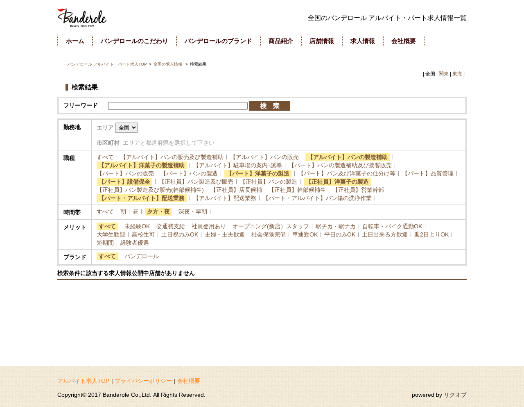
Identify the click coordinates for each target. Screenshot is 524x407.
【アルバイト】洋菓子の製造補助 (142, 165)
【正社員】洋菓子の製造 (337, 181)
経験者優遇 (134, 242)
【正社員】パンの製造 (268, 181)
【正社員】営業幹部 (358, 189)
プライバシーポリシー (143, 380)
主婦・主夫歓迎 (225, 234)
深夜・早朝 (192, 211)
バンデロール (141, 256)
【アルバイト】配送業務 (224, 198)
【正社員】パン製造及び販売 (196, 181)
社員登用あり (209, 226)
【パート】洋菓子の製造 (257, 173)
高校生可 (143, 234)
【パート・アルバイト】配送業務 (142, 198)
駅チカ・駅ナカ (336, 226)
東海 (457, 74)
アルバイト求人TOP (83, 380)
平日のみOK (339, 234)
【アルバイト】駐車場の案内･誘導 (237, 165)
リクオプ (455, 394)
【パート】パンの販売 (125, 173)
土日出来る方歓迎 (385, 234)
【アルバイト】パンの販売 (264, 157)
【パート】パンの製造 (189, 173)
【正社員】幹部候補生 (297, 189)
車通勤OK (305, 234)
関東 (444, 74)
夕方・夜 (158, 211)
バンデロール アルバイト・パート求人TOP (107, 64)
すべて (105, 157)
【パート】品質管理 (428, 173)
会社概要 (188, 380)
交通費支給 (170, 226)
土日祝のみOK (179, 234)
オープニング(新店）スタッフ (271, 226)
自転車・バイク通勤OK (392, 226)
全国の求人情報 (168, 64)
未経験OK (137, 226)
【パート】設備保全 (124, 181)
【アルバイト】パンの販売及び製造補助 (172, 157)
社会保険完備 (268, 234)
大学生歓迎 (111, 234)
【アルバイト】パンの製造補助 (347, 157)
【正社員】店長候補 (236, 189)
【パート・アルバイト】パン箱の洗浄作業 (317, 198)
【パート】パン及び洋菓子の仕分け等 (346, 173)
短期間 (105, 242)
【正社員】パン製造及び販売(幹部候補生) (150, 189)
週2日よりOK (431, 234)
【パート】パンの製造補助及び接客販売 (340, 165)
